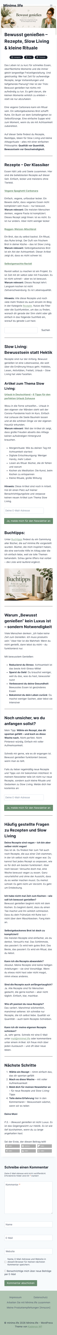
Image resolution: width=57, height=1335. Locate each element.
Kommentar (13, 1184)
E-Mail (9, 1238)
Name (9, 1224)
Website (10, 1251)
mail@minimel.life (20, 1038)
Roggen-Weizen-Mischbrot (20, 229)
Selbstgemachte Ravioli (18, 263)
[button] (12, 1146)
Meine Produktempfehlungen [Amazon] (28, 1307)
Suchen (45, 330)
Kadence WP (35, 1326)
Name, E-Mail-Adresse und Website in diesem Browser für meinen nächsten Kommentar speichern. (26, 1262)
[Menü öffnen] (51, 5)
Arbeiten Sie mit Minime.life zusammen (28, 1302)
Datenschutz (41, 1297)
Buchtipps (16, 539)
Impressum (15, 1297)
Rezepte (27, 305)
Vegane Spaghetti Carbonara (21, 190)
